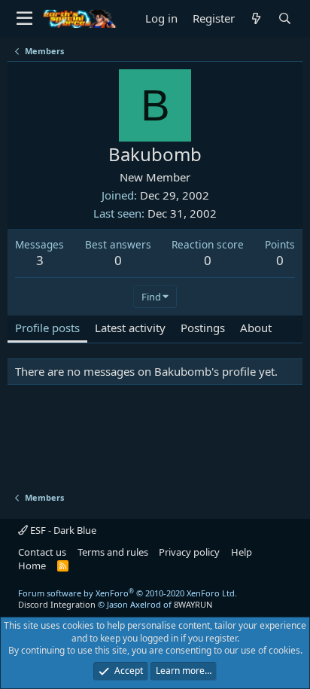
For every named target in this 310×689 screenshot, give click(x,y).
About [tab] (256, 327)
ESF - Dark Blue (62, 530)
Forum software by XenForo (127, 593)
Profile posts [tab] (47, 327)
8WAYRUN (193, 604)
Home (32, 565)
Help (241, 552)
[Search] (285, 18)
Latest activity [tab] (130, 327)
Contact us (42, 552)
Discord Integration (57, 604)
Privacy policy (189, 552)
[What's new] (256, 18)
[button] (24, 19)
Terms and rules (113, 552)
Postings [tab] (203, 327)
